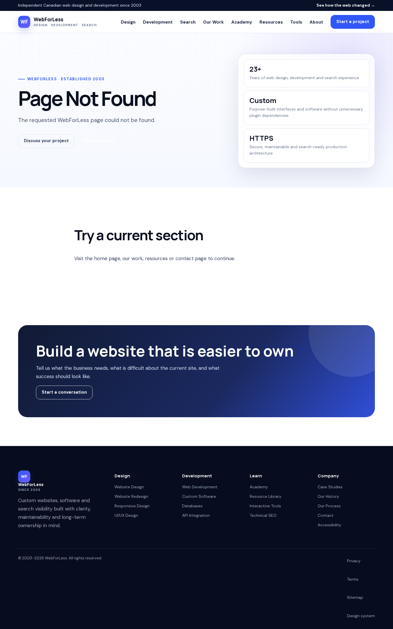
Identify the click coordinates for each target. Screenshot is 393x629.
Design (128, 22)
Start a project (352, 21)
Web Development (200, 486)
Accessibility (329, 524)
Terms (352, 579)
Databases (192, 505)
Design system (361, 615)
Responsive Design (132, 505)
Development (158, 22)
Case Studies (330, 486)
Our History (328, 496)
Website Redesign (131, 496)
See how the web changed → (345, 5)
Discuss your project (46, 141)
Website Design (129, 486)
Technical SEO (263, 515)
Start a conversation (64, 392)
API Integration (196, 515)
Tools (296, 22)
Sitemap (355, 597)
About (316, 22)
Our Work (213, 22)
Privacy (353, 560)
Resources (271, 22)
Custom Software (199, 496)
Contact (325, 515)
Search (188, 22)
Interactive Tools (265, 505)
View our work (99, 141)
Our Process (329, 505)
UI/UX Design (126, 515)
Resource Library (265, 496)
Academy (241, 22)
